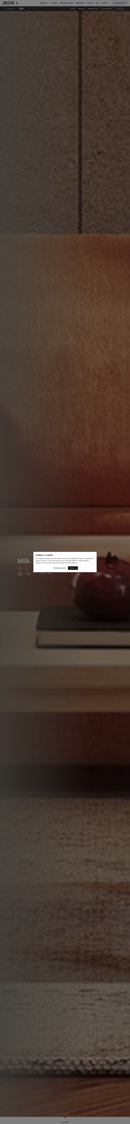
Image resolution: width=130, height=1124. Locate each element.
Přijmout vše (73, 568)
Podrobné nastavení (59, 568)
